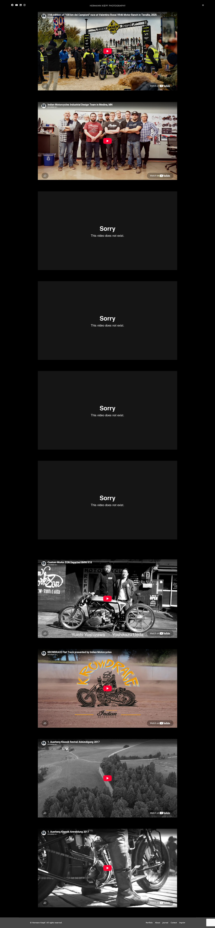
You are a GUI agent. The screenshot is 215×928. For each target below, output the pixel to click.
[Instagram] (25, 5)
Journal (165, 923)
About (157, 923)
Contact (174, 923)
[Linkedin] (21, 5)
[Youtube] (16, 5)
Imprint (182, 923)
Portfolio (149, 923)
